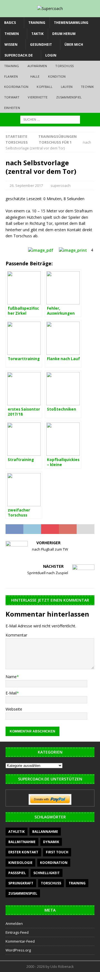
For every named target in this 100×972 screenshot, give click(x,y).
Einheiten (12, 108)
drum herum (64, 33)
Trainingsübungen (57, 136)
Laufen (66, 87)
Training (36, 22)
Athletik (16, 831)
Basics (10, 22)
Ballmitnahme (22, 841)
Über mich (73, 44)
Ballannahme (45, 831)
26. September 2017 (26, 185)
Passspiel (17, 873)
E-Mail (11, 693)
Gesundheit (41, 44)
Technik (87, 87)
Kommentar (16, 635)
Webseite (14, 709)
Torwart (11, 97)
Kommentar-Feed (20, 941)
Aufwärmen (37, 66)
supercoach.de (18, 55)
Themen (11, 33)
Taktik (37, 33)
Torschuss (64, 66)
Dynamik (51, 841)
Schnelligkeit (46, 873)
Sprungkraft (20, 883)
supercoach (61, 185)
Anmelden (14, 923)
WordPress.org (18, 950)
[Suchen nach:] (50, 119)
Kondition (57, 76)
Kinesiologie (20, 862)
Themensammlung (71, 22)
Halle (35, 76)
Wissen (11, 44)
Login (50, 55)
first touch (57, 852)
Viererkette (38, 97)
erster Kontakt (23, 852)
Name (11, 676)
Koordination (16, 87)
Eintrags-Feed (17, 932)
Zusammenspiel (69, 97)
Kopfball (44, 87)
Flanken (11, 76)
